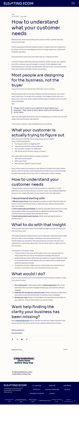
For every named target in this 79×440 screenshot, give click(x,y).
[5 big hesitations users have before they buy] (24, 361)
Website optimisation (18, 330)
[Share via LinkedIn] (22, 339)
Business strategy (17, 333)
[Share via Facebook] (12, 339)
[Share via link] (27, 339)
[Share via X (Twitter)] (17, 339)
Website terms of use (45, 400)
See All (65, 349)
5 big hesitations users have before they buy (22, 373)
